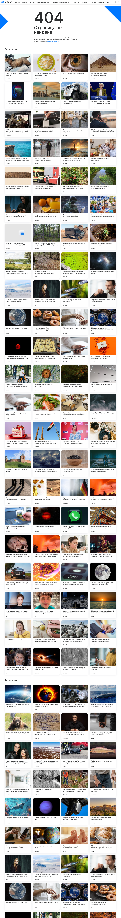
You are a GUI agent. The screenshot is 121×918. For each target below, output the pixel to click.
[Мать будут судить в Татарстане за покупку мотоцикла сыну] (74, 868)
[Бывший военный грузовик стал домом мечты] (74, 237)
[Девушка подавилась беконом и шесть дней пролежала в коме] (18, 896)
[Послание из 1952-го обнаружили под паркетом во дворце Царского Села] (46, 840)
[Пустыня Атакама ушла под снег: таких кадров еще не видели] (46, 868)
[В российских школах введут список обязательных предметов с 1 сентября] (74, 407)
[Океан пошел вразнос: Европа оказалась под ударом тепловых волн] (18, 152)
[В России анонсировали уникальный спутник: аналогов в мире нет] (103, 322)
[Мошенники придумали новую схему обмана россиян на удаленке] (18, 209)
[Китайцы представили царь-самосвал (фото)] (74, 95)
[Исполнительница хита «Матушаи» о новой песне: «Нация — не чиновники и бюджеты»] (74, 435)
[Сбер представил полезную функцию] (103, 661)
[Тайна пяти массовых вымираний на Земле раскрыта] (46, 811)
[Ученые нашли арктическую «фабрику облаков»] (46, 690)
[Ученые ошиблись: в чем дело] (18, 322)
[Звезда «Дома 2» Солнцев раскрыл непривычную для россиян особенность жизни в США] (46, 605)
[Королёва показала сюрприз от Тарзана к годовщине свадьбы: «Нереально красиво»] (18, 868)
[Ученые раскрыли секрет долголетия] (103, 152)
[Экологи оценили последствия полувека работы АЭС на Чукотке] (46, 237)
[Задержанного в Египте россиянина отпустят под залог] (46, 435)
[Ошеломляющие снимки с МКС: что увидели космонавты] (18, 95)
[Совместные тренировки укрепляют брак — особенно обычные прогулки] (18, 492)
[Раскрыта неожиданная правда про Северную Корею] (74, 209)
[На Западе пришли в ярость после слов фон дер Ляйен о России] (103, 95)
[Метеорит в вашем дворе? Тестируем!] (46, 378)
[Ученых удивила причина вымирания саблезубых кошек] (18, 265)
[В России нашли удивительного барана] (18, 67)
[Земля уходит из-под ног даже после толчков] (74, 746)
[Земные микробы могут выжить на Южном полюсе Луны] (103, 576)
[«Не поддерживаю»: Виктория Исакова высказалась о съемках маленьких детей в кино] (18, 605)
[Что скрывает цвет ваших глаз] (74, 67)
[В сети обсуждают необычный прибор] (18, 718)
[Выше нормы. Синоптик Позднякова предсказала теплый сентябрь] (103, 209)
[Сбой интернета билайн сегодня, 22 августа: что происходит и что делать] (103, 124)
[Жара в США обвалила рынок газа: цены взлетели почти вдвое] (103, 690)
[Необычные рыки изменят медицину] (74, 293)
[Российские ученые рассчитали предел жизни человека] (74, 152)
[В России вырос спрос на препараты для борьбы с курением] (74, 690)
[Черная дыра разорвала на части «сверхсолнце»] (46, 661)
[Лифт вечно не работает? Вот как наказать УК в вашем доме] (18, 746)
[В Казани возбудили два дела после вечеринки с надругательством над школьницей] (103, 840)
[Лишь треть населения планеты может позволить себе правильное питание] (46, 407)
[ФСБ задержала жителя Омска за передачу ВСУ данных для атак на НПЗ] (18, 124)
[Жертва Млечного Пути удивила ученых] (103, 265)
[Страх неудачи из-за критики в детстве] (46, 718)
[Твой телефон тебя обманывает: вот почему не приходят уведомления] (74, 548)
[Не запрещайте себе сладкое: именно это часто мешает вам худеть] (18, 435)
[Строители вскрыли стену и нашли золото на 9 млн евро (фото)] (46, 350)
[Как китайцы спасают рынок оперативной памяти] (18, 690)
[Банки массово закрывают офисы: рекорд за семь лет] (18, 520)
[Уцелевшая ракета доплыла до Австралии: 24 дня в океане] (103, 811)
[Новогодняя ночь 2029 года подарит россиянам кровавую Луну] (18, 350)
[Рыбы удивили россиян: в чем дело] (103, 868)
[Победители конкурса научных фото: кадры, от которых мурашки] (103, 746)
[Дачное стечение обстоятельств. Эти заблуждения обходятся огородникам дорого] (74, 896)
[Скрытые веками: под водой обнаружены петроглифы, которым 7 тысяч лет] (103, 718)
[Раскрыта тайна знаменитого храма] (18, 463)
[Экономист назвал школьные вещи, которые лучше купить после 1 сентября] (46, 633)
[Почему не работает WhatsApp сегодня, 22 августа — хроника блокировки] (74, 520)
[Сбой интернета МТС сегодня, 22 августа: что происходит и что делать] (74, 718)
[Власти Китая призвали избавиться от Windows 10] (18, 237)
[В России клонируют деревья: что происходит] (103, 237)
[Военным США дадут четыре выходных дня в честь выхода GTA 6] (103, 548)
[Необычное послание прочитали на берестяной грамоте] (18, 180)
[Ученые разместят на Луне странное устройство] (18, 775)
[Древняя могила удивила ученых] (18, 840)
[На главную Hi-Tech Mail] (8, 2)
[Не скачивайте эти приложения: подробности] (74, 350)
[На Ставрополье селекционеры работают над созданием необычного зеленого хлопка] (74, 633)
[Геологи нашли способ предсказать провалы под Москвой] (46, 265)
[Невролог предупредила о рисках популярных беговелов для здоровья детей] (18, 378)
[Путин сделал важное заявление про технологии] (74, 775)
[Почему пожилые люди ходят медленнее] (74, 124)
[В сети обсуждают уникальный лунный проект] (74, 605)
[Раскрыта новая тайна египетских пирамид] (103, 67)
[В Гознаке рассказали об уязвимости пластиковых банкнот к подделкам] (46, 746)
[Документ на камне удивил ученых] (46, 896)
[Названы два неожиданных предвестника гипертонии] (103, 633)
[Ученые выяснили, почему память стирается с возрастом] (103, 435)
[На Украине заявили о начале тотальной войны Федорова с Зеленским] (74, 840)
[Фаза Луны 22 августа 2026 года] (103, 407)
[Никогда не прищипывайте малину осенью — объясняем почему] (74, 180)
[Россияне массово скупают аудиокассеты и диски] (103, 350)
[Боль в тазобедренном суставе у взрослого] (103, 896)
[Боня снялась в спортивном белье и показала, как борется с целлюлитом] (18, 661)
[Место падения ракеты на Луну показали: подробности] (74, 661)
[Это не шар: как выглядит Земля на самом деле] (18, 811)
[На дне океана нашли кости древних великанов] (103, 180)
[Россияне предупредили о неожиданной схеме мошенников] (103, 775)
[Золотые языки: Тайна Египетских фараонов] (46, 492)
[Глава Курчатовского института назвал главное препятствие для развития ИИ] (46, 576)
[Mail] (2, 2)
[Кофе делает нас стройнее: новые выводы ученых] (103, 293)
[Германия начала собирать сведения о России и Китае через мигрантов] (74, 492)
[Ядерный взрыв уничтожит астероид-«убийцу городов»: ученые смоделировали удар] (46, 775)
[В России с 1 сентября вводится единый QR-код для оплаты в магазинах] (74, 576)
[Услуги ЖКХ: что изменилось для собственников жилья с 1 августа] (74, 811)
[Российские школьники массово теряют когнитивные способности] (103, 463)
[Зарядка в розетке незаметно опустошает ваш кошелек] (46, 124)
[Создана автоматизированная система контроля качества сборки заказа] (103, 520)
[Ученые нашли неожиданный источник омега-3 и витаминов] (74, 265)
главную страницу (53, 41)
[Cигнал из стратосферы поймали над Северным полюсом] (18, 293)
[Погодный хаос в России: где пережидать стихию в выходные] (46, 463)
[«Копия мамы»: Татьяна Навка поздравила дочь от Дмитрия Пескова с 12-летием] (46, 293)
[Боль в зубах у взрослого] (18, 633)
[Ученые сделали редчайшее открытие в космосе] (46, 520)
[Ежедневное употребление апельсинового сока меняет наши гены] (46, 209)
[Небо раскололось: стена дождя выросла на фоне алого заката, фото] (103, 492)
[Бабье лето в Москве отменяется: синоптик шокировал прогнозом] (46, 152)
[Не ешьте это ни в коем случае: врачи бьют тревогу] (46, 67)
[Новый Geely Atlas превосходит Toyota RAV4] (18, 576)
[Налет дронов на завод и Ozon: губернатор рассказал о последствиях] (46, 180)
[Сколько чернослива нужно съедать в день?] (74, 463)
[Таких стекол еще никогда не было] (103, 378)
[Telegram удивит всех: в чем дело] (74, 322)
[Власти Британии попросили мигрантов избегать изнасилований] (46, 95)
